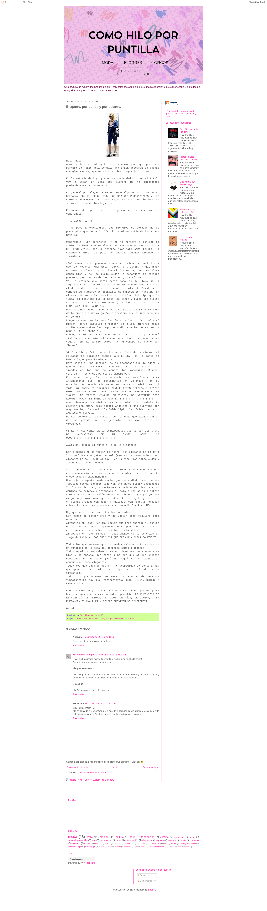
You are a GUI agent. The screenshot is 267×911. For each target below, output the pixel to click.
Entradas (144, 875)
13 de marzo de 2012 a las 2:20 (111, 655)
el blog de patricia (188, 843)
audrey (101, 847)
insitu (172, 847)
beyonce (172, 840)
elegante (105, 618)
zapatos (160, 840)
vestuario (75, 843)
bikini (110, 847)
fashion (104, 836)
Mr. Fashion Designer (84, 655)
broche (117, 843)
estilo (89, 836)
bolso (118, 840)
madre (186, 847)
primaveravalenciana (119, 618)
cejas (136, 847)
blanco (98, 843)
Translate (90, 863)
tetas (132, 618)
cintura (143, 847)
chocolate (141, 843)
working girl (90, 847)
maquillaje (179, 837)
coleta (183, 840)
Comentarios (145, 881)
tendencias (147, 836)
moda (72, 837)
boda (132, 836)
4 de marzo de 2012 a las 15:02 (98, 637)
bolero (107, 843)
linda (179, 847)
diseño (173, 843)
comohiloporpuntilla (78, 840)
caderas (127, 847)
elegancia (96, 618)
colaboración (131, 840)
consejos (194, 840)
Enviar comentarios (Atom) (93, 772)
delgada (87, 618)
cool (165, 843)
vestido (164, 836)
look (94, 840)
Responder (78, 645)
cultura (120, 836)
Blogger (151, 890)
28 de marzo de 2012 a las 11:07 (101, 703)
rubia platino (106, 840)
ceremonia (128, 843)
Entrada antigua (150, 767)
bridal (192, 837)
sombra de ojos (75, 847)
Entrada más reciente (77, 767)
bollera (80, 618)
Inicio (115, 767)
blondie (118, 847)
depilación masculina (158, 847)
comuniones (154, 843)
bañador (88, 843)
